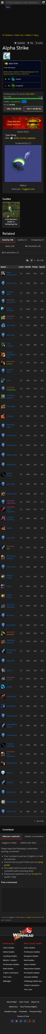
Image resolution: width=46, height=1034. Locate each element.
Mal (8, 548)
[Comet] (3, 362)
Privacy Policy (36, 1011)
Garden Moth (12, 455)
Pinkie (9, 586)
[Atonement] (3, 301)
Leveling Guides (10, 956)
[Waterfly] (3, 782)
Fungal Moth (12, 445)
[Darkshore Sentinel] (3, 396)
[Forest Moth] (3, 435)
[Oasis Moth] (3, 567)
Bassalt (9, 318)
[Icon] (6, 56)
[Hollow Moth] (3, 493)
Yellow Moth (11, 811)
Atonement (11, 302)
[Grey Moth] (3, 484)
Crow (9, 380)
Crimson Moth (10, 370)
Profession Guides (11, 964)
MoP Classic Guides (33, 943)
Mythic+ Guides (10, 960)
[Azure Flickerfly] (3, 309)
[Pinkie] (3, 586)
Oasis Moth (11, 567)
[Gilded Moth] (3, 464)
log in (22, 917)
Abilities (29, 35)
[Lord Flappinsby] (3, 509)
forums (35, 874)
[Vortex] (3, 772)
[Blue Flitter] (3, 325)
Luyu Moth (11, 538)
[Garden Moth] (3, 455)
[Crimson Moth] (3, 370)
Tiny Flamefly (12, 763)
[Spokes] (3, 678)
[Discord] (12, 1021)
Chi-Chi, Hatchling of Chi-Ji (11, 354)
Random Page (10, 1011)
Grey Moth (11, 484)
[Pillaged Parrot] (3, 576)
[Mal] (3, 547)
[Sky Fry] (3, 670)
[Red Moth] (3, 615)
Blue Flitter (11, 325)
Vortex (9, 773)
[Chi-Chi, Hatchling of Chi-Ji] (3, 354)
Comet (9, 364)
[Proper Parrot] (3, 596)
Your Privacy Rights (28, 1006)
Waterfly (10, 782)
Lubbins (10, 528)
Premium (23, 1011)
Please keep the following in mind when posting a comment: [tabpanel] (22, 884)
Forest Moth (11, 435)
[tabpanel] (23, 541)
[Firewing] (3, 416)
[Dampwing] (3, 388)
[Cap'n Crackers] (3, 344)
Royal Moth (11, 625)
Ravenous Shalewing (10, 605)
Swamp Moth (12, 716)
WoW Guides (8, 943)
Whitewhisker (12, 802)
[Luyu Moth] (3, 537)
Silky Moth (11, 661)
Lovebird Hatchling (10, 518)
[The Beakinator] (3, 754)
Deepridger (11, 406)
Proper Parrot (9, 596)
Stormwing (11, 706)
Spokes (9, 679)
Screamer (10, 634)
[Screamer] (3, 633)
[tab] (7, 240)
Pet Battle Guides (31, 973)
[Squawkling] (3, 696)
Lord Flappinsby (11, 510)
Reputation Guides (32, 968)
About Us (35, 1002)
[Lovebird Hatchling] (3, 518)
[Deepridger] (3, 406)
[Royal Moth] (3, 625)
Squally (9, 686)
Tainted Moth (12, 735)
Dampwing (11, 389)
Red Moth (10, 615)
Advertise (13, 1006)
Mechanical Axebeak (11, 557)
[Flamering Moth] (3, 425)
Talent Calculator (11, 973)
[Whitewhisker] (3, 802)
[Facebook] (25, 1021)
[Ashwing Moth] (3, 293)
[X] (16, 1021)
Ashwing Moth (10, 293)
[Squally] (3, 686)
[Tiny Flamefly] (3, 763)
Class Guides (8, 948)
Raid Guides (8, 968)
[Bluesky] (21, 1021)
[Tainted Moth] (3, 735)
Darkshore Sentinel (11, 396)
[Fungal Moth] (3, 445)
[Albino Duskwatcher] (3, 273)
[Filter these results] (31, 260)
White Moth (11, 792)
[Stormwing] (3, 706)
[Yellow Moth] (3, 811)
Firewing (10, 416)
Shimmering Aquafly (11, 651)
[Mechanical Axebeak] (3, 557)
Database (9, 35)
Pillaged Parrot (10, 576)
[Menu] (2, 2)
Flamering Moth (10, 425)
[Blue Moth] (3, 335)
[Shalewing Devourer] (3, 641)
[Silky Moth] (3, 660)
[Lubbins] (3, 528)
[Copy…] (27, 260)
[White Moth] (3, 792)
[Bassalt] (3, 317)
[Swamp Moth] (3, 716)
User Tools (24, 1002)
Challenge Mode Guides (34, 981)
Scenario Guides (31, 977)
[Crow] (3, 380)
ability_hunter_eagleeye (24, 138)
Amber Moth (12, 283)
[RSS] (34, 1021)
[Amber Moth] (3, 283)
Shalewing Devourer (10, 641)
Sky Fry (9, 670)
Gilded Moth (11, 464)
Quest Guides (30, 964)
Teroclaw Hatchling (10, 745)
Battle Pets (19, 35)
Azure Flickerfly (10, 309)
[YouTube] (29, 1021)
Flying (36, 35)
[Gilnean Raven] (3, 474)
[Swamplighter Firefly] (3, 725)
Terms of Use (23, 1016)
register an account (32, 917)
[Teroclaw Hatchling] (3, 745)
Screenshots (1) (23, 143)
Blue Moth (30, 94)
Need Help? (12, 1002)
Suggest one (28, 189)
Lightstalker (11, 503)
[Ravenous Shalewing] (3, 605)
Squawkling (11, 696)
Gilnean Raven (9, 474)
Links (40, 43)
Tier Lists (7, 977)
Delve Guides (8, 952)
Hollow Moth (12, 494)
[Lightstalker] (3, 502)
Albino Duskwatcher (12, 273)
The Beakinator (11, 755)
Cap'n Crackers (10, 344)
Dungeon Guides (31, 956)
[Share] (43, 2)
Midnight (7, 981)
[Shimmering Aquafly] (3, 651)
